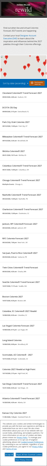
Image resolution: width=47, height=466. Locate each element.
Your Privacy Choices (23, 460)
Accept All (9, 454)
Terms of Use (11, 449)
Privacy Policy (22, 437)
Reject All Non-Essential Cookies (29, 454)
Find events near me (39, 83)
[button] (5, 62)
